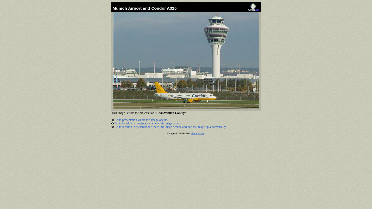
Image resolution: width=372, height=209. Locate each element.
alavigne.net (197, 133)
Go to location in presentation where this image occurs (147, 123)
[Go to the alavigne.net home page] (253, 9)
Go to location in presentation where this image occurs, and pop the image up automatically (170, 126)
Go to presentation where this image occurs (140, 120)
